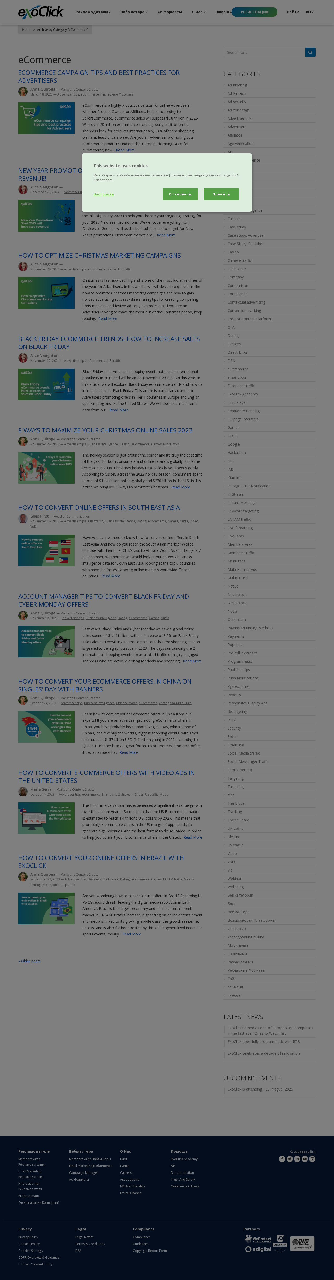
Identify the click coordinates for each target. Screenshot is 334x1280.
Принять (221, 194)
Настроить (103, 194)
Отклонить (180, 194)
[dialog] (167, 182)
